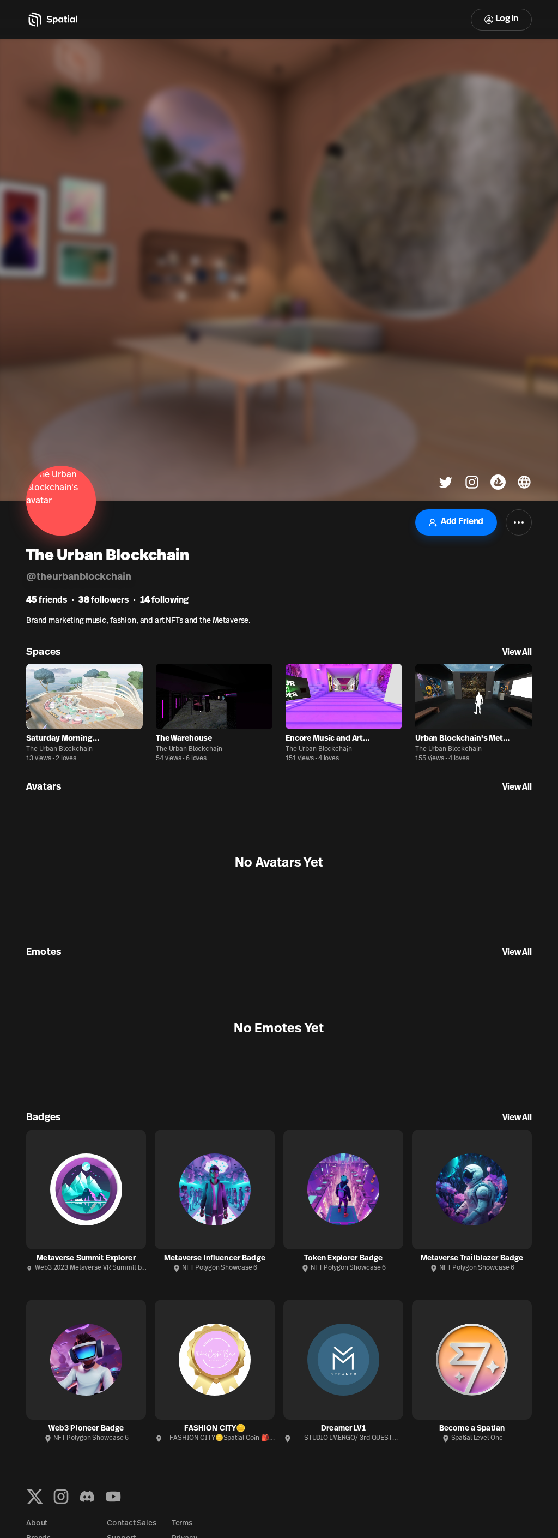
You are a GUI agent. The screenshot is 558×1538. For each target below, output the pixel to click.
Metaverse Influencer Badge (214, 1258)
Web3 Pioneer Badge (86, 1429)
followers (103, 600)
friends (46, 600)
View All (517, 652)
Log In (506, 19)
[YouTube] (113, 1496)
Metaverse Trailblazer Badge (472, 1258)
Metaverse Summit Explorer (86, 1258)
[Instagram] (61, 1496)
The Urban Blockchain (59, 749)
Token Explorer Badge (343, 1258)
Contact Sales (131, 1523)
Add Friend (462, 522)
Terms (182, 1523)
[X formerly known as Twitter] (35, 1496)
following (164, 600)
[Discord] (87, 1496)
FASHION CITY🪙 (215, 1429)
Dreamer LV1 (343, 1429)
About (36, 1523)
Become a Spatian (472, 1429)
